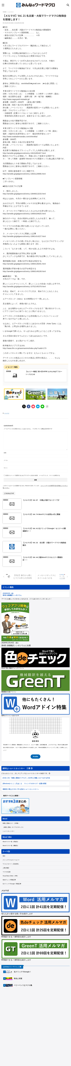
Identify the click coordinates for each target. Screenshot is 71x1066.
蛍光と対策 (18, 978)
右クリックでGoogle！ (22, 972)
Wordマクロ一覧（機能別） (11, 845)
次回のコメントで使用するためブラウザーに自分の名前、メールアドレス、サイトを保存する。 (33, 475)
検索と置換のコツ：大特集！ (11, 823)
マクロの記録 (6, 871)
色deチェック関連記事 (9, 879)
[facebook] (28, 406)
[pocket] (33, 406)
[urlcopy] (47, 406)
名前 (5, 452)
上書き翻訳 (6, 867)
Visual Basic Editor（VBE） (11, 875)
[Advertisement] (16, 1003)
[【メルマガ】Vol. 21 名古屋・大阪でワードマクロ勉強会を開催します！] (38, 406)
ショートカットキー (8, 831)
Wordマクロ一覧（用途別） (11, 841)
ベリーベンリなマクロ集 (23, 985)
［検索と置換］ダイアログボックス (13, 827)
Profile (35, 756)
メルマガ (6, 413)
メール (6, 460)
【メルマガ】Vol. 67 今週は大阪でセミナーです (41, 500)
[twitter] (24, 406)
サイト (6, 468)
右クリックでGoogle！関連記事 (12, 883)
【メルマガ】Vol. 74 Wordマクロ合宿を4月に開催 (41, 514)
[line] (42, 406)
